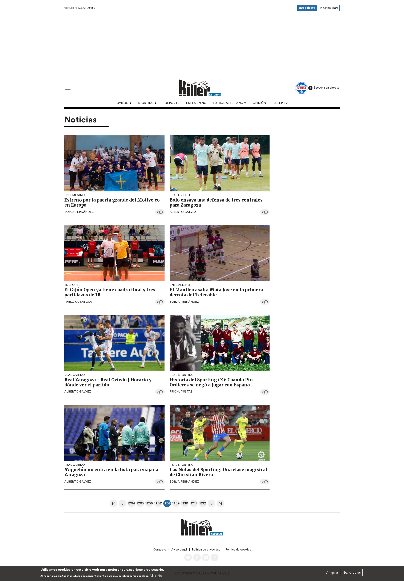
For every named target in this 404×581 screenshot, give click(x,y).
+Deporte (171, 103)
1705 (140, 504)
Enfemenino (196, 103)
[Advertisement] (202, 44)
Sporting (146, 103)
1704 (131, 504)
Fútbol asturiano (228, 103)
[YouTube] (206, 557)
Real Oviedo (180, 195)
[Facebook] (197, 557)
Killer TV (280, 103)
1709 (176, 504)
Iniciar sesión (329, 8)
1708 (167, 504)
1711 (194, 504)
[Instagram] (214, 557)
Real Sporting (182, 375)
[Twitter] (188, 557)
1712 (202, 504)
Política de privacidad (206, 549)
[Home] (200, 88)
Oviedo (123, 103)
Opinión (259, 103)
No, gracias (352, 572)
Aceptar (332, 572)
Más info (156, 575)
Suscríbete (307, 8)
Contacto (159, 549)
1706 (149, 504)
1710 (185, 504)
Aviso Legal (179, 549)
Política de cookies (238, 549)
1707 (158, 504)
